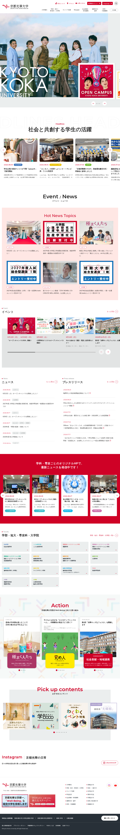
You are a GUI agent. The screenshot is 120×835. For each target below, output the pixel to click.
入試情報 (114, 10)
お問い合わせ (110, 818)
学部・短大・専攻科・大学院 (74, 788)
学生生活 (69, 794)
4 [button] (99, 103)
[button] (108, 351)
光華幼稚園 (70, 818)
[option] (96, 81)
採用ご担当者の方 (92, 801)
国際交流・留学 (71, 801)
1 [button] (19, 670)
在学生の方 (90, 791)
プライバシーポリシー (20, 825)
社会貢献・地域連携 (72, 797)
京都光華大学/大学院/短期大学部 (24, 818)
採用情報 (58, 825)
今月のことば (50, 825)
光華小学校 (59, 818)
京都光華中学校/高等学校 (44, 818)
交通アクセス (66, 825)
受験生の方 (90, 785)
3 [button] (97, 103)
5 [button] (61, 732)
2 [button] (21, 670)
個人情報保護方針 (7, 825)
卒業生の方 (90, 797)
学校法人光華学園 (7, 818)
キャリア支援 (70, 791)
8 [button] (66, 732)
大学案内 (69, 785)
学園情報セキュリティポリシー (36, 825)
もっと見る (110, 311)
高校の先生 (90, 794)
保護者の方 (90, 804)
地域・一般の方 (92, 788)
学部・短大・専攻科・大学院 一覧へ (102, 535)
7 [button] (64, 732)
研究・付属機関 (71, 804)
